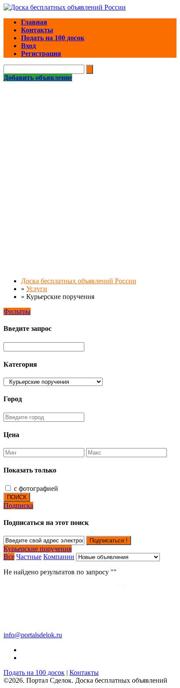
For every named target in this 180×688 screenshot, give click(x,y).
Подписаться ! (109, 540)
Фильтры (17, 311)
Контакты (84, 672)
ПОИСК (17, 497)
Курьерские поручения (37, 548)
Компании (58, 556)
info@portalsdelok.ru (32, 635)
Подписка (18, 505)
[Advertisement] (90, 176)
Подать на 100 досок (34, 672)
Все (8, 556)
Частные (29, 556)
